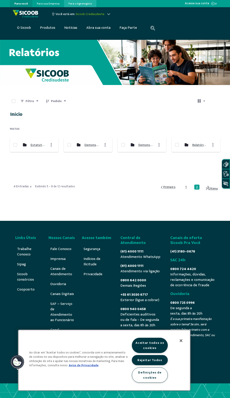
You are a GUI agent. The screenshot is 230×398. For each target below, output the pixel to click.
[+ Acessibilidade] (226, 183)
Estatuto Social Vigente (38, 145)
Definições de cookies (149, 375)
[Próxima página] (211, 188)
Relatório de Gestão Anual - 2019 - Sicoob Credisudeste (199, 145)
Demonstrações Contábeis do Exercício (91, 145)
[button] (17, 362)
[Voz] (226, 174)
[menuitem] (21, 3)
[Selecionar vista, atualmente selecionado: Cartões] (202, 101)
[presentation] (21, 3)
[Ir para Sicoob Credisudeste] (25, 14)
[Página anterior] (168, 187)
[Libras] (226, 164)
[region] (104, 360)
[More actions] (51, 144)
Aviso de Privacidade (84, 365)
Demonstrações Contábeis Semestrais (145, 145)
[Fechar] (181, 341)
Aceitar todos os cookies (149, 345)
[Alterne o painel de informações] (214, 101)
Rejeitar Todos (149, 360)
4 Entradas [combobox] (21, 186)
